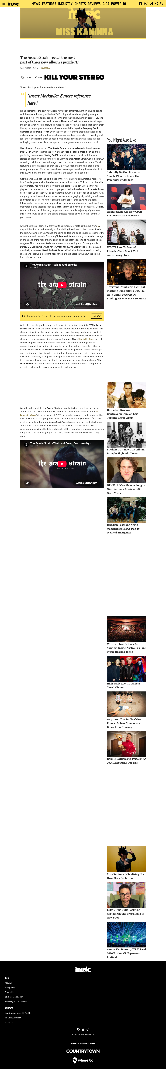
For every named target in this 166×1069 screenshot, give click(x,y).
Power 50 (118, 4)
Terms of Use (9, 992)
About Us (8, 983)
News (36, 4)
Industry (65, 4)
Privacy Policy (10, 987)
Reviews (94, 4)
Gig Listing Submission (13, 1018)
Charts (80, 4)
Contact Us (9, 1022)
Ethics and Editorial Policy (14, 997)
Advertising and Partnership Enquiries (18, 1013)
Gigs (106, 4)
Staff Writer (45, 68)
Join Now (97, 316)
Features (49, 4)
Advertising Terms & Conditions (16, 1001)
